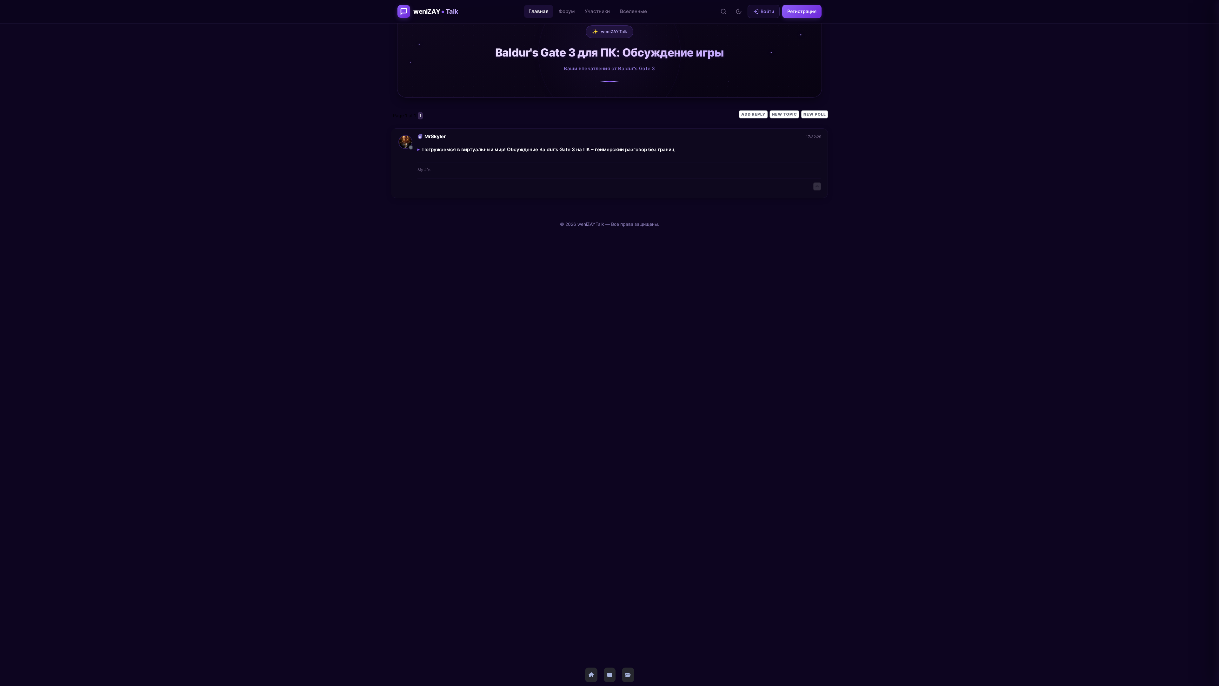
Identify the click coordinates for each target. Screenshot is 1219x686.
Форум (567, 11)
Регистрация (801, 11)
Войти (767, 11)
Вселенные (633, 11)
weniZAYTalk (609, 31)
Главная (539, 11)
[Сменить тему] (738, 11)
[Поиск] (723, 11)
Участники (597, 11)
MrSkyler (435, 136)
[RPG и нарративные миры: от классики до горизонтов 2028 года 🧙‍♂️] (609, 675)
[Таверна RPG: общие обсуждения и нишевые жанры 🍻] (628, 675)
